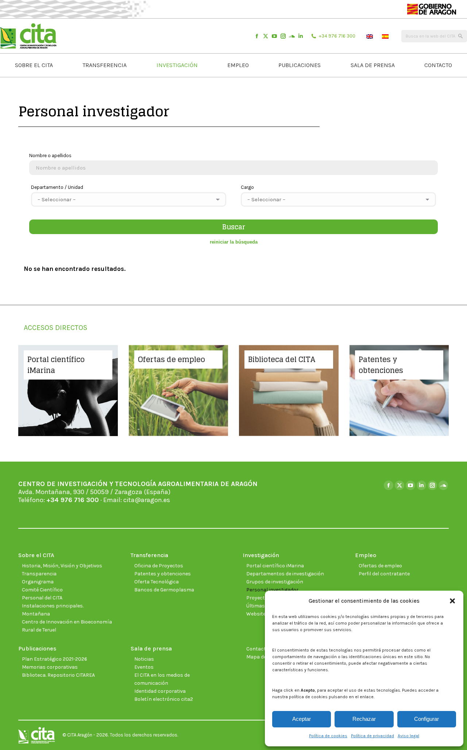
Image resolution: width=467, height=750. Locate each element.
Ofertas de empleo (380, 566)
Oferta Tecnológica (156, 582)
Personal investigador (272, 590)
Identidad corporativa (160, 691)
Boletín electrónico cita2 (163, 699)
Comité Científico (42, 590)
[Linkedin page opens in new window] (301, 36)
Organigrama (38, 582)
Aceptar (301, 719)
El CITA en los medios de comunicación (162, 679)
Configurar (426, 719)
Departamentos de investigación (285, 574)
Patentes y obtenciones (162, 574)
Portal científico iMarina (275, 566)
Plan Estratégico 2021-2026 (54, 659)
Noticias (144, 659)
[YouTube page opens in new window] (274, 36)
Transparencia (39, 574)
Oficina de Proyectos (158, 566)
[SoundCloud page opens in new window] (292, 36)
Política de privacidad (372, 735)
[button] (452, 601)
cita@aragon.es (146, 500)
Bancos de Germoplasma (164, 590)
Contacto (257, 649)
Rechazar (364, 719)
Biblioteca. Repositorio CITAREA (58, 675)
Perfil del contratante (384, 574)
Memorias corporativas (50, 667)
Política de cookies (328, 735)
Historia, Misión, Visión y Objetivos (62, 566)
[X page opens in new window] (266, 36)
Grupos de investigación (274, 582)
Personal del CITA (42, 598)
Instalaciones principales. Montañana (53, 610)
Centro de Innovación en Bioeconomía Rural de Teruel (67, 626)
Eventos (144, 667)
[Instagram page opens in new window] (283, 36)
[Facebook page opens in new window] (257, 36)
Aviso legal (408, 735)
